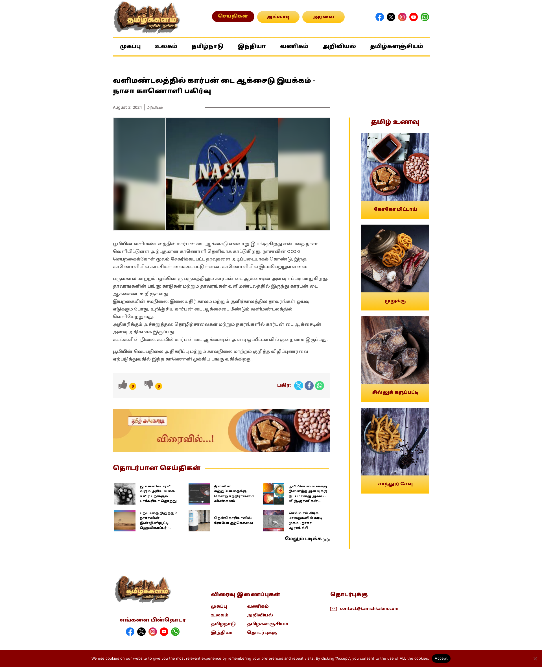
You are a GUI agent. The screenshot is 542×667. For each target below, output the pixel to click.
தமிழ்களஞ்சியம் (396, 46)
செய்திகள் (233, 16)
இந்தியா (252, 46)
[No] (535, 658)
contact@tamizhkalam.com (369, 608)
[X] (298, 385)
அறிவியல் (339, 46)
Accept (441, 658)
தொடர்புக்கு (262, 633)
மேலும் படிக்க (303, 539)
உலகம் (166, 46)
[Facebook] (309, 385)
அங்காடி (278, 17)
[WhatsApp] (319, 385)
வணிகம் (294, 46)
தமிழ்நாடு (207, 46)
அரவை (323, 17)
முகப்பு (130, 46)
